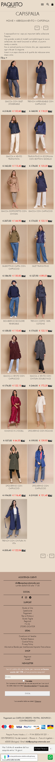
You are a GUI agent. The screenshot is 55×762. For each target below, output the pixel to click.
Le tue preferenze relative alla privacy (22, 756)
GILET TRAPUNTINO (40, 266)
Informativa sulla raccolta (11, 760)
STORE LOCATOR (27, 627)
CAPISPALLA (43, 21)
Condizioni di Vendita (27, 636)
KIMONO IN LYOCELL (14, 431)
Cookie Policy (27, 642)
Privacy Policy (27, 644)
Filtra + (4, 58)
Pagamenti (27, 613)
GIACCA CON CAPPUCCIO (40, 211)
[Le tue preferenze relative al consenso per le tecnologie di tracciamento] (5, 757)
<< (37, 28)
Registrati (27, 621)
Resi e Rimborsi (28, 616)
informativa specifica (30, 686)
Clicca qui (38, 701)
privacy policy (44, 686)
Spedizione (27, 611)
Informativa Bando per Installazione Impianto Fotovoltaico (27, 647)
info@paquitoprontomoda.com (38, 742)
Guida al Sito (27, 608)
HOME (9, 21)
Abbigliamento (25, 21)
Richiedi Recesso (27, 639)
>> (46, 28)
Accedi (27, 659)
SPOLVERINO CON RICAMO (40, 431)
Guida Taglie (27, 619)
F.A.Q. (27, 624)
